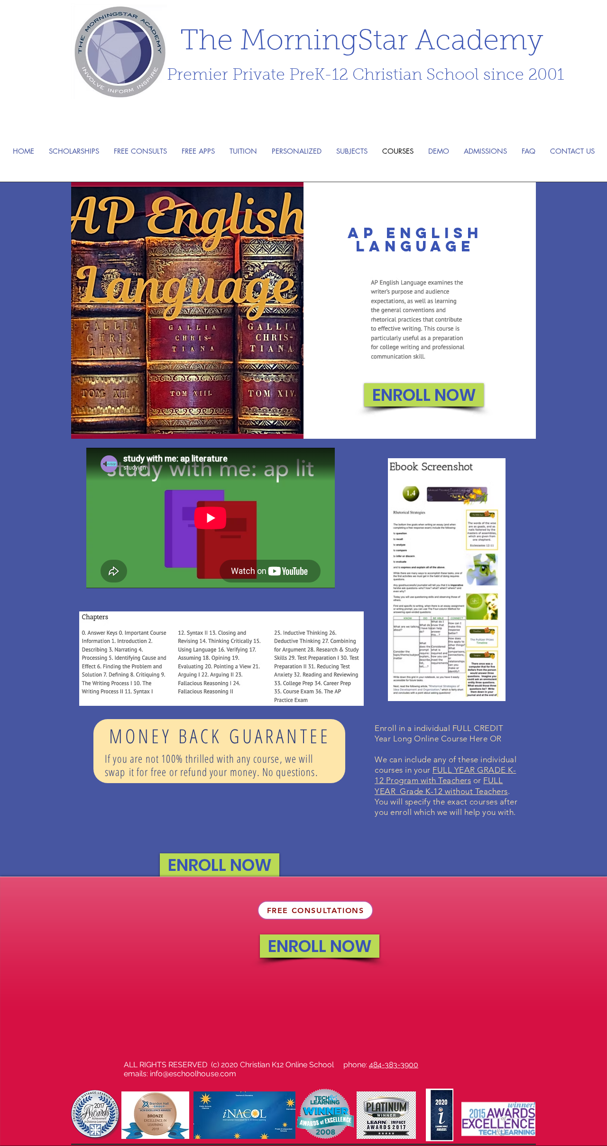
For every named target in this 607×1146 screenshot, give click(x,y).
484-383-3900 (393, 1064)
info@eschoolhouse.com (193, 1073)
